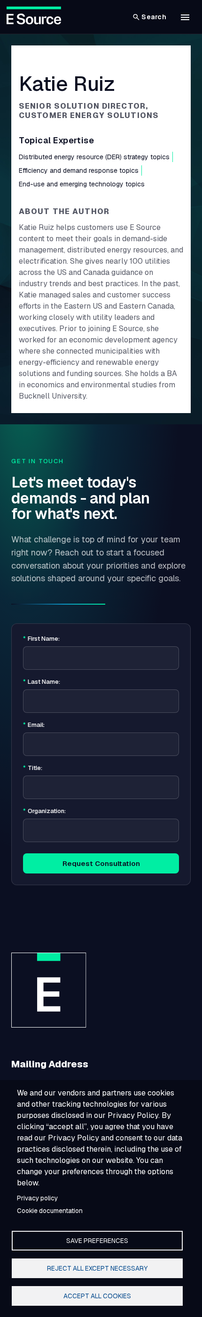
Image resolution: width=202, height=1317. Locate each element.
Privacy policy (37, 1198)
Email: (34, 725)
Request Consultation (101, 863)
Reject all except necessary (97, 1268)
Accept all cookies (97, 1296)
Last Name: (41, 682)
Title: (32, 768)
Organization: (44, 811)
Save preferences (97, 1240)
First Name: (41, 639)
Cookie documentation (50, 1210)
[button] (185, 17)
